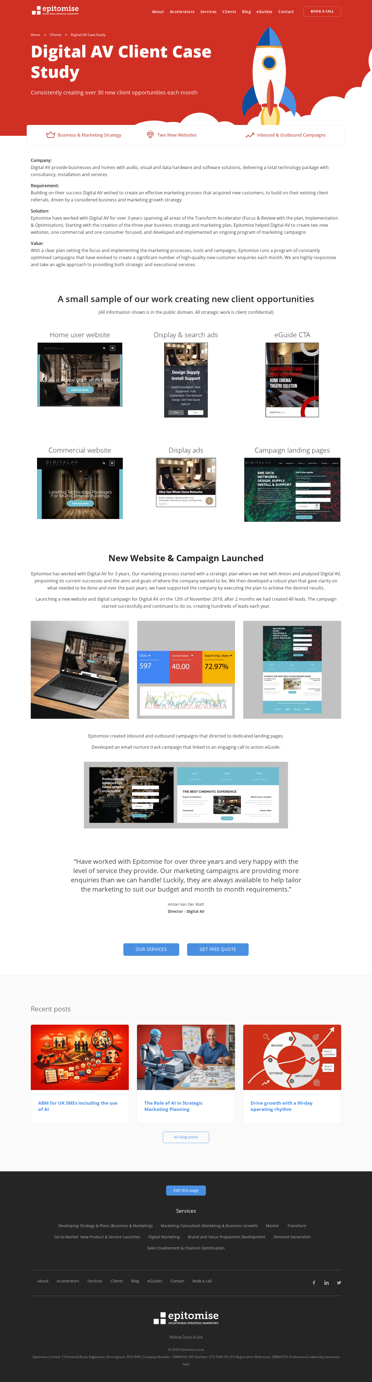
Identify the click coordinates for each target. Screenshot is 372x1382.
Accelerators (182, 11)
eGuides (265, 11)
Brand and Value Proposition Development (227, 1236)
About (158, 11)
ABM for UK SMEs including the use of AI (77, 1106)
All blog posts (186, 1137)
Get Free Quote (218, 949)
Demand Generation (292, 1236)
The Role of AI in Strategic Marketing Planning (173, 1106)
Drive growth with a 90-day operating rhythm (282, 1106)
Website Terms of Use (186, 1336)
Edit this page (186, 1190)
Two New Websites (176, 135)
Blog (246, 11)
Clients (229, 11)
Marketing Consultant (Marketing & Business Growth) (209, 1225)
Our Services (151, 949)
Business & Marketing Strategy (89, 135)
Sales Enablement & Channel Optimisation (186, 1248)
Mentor (272, 1225)
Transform (296, 1225)
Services (208, 11)
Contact (286, 11)
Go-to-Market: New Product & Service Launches (97, 1236)
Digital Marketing (164, 1236)
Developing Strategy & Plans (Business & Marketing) (105, 1225)
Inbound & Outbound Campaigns (291, 135)
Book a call (202, 1280)
